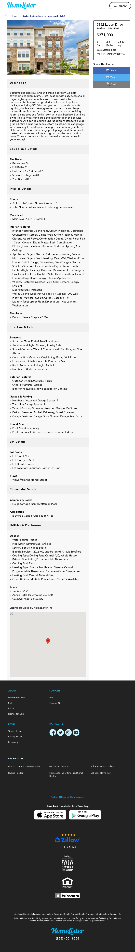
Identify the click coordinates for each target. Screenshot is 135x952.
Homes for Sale (16, 714)
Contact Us (55, 703)
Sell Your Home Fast (101, 773)
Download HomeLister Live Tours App (68, 806)
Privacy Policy (15, 737)
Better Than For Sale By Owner (24, 766)
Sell (10, 703)
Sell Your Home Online (102, 766)
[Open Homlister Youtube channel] (76, 733)
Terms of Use (15, 731)
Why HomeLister (16, 698)
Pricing (11, 708)
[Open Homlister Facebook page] (52, 733)
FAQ (51, 698)
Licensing (13, 742)
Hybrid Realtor (15, 773)
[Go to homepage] (21, 5)
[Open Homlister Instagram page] (68, 733)
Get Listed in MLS (58, 766)
